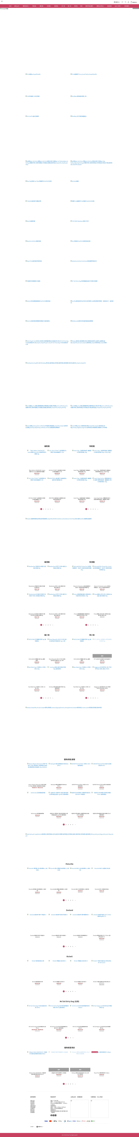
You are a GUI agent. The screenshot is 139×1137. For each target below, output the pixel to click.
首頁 (10, 6)
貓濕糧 (56, 6)
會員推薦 (32, 1111)
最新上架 (16, 6)
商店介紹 (32, 1100)
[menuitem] (41, 509)
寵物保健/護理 (89, 6)
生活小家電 (117, 6)
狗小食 (63, 6)
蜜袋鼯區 (109, 6)
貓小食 (69, 6)
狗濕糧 (48, 6)
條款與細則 (32, 1107)
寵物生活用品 (100, 6)
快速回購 (32, 1112)
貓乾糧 (41, 6)
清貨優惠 (126, 6)
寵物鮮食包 (25, 6)
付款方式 (32, 1104)
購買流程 (32, 1109)
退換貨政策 (32, 1106)
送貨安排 (32, 1103)
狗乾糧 (34, 6)
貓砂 (81, 6)
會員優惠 (32, 1102)
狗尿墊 (76, 6)
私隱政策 (32, 1108)
